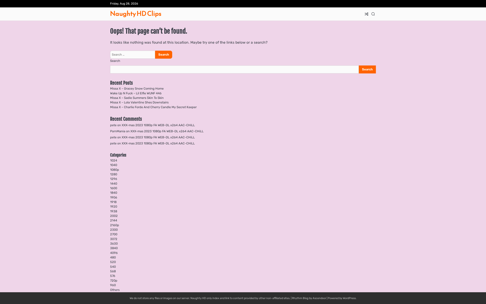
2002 (114, 216)
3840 (114, 248)
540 (113, 267)
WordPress (349, 298)
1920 (113, 206)
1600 (113, 188)
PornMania (117, 131)
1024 (113, 160)
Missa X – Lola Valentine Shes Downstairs (139, 102)
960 (113, 285)
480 (113, 257)
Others (115, 290)
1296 (113, 179)
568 (113, 271)
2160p (114, 225)
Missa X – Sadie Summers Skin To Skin (137, 98)
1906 (113, 197)
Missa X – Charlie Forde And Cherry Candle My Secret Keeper (153, 107)
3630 (114, 243)
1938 (113, 211)
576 (112, 276)
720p (113, 280)
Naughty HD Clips (135, 13)
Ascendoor (319, 298)
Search (115, 61)
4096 (114, 253)
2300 (114, 230)
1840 (113, 193)
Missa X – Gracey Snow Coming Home (137, 88)
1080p (114, 170)
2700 (113, 234)
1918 (113, 202)
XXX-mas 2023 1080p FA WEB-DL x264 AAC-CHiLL (158, 125)
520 (113, 262)
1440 (113, 183)
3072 (113, 239)
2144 (113, 220)
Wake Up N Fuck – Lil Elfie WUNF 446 (136, 93)
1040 (113, 165)
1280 (113, 174)
